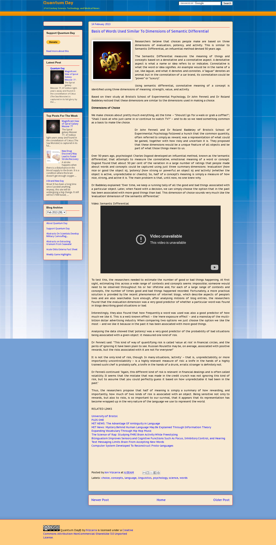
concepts (117, 478)
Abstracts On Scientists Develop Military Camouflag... (62, 235)
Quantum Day (58, 2)
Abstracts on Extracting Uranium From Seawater (59, 243)
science (173, 478)
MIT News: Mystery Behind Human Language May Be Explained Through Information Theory (151, 427)
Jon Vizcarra (113, 472)
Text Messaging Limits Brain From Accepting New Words (127, 442)
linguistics (145, 478)
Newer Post (100, 500)
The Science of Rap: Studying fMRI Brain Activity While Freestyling (134, 434)
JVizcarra (91, 530)
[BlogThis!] (148, 473)
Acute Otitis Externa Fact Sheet (61, 249)
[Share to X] (151, 473)
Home (161, 500)
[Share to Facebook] (155, 473)
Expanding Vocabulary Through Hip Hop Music (121, 431)
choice (105, 478)
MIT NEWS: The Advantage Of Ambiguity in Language (125, 423)
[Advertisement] (138, 13)
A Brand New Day (55, 181)
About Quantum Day (56, 223)
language (130, 478)
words (184, 478)
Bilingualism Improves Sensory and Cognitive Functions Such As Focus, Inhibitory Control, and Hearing (158, 438)
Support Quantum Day (58, 228)
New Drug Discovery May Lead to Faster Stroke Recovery (70, 155)
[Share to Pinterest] (158, 473)
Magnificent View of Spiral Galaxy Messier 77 (71, 75)
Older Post (221, 500)
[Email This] (144, 473)
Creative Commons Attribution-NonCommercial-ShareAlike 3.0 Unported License (88, 533)
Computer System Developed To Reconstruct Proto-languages (132, 445)
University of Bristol (104, 416)
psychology (160, 478)
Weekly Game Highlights (58, 254)
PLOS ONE (97, 420)
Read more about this (57, 51)
